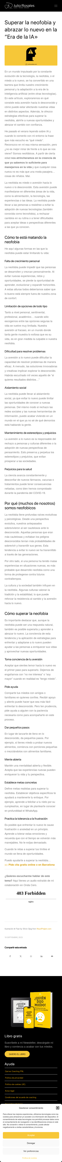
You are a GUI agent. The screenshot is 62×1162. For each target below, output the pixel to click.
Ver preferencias (31, 1151)
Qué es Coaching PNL (14, 1071)
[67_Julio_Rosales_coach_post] (31, 55)
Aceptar (31, 1135)
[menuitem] (55, 5)
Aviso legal (9, 1090)
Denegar (31, 1143)
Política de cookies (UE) (15, 1084)
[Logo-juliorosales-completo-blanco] (26, 6)
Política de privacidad (14, 1077)
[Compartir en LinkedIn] (41, 956)
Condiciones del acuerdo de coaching (20, 1097)
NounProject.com (44, 928)
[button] (57, 1107)
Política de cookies (29, 1158)
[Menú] (55, 5)
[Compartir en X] (20, 956)
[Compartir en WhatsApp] (31, 956)
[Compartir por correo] (52, 956)
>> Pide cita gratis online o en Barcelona (30, 865)
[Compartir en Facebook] (10, 956)
